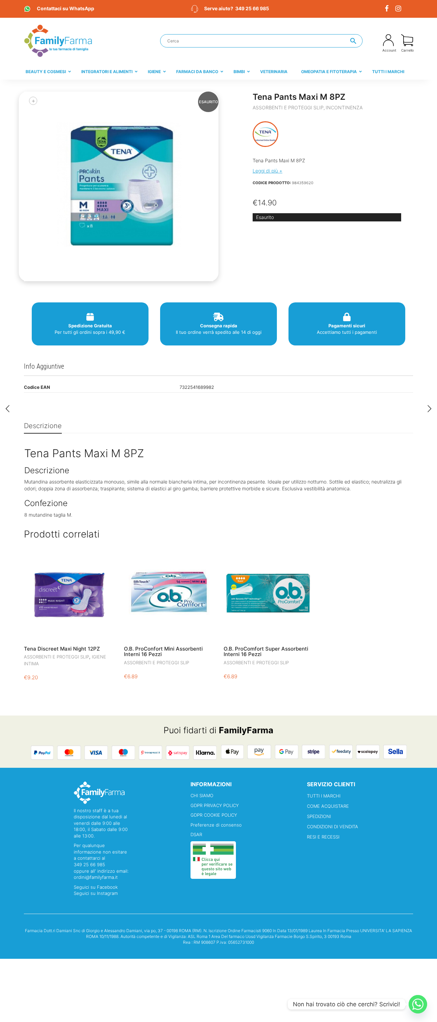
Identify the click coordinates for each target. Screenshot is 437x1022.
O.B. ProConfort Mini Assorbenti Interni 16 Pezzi (163, 651)
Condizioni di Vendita (332, 826)
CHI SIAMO (202, 795)
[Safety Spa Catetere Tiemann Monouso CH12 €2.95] (429, 409)
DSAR (196, 834)
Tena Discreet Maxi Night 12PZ (62, 648)
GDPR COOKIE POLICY (214, 815)
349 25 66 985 (252, 8)
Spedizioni (319, 816)
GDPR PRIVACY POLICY (215, 805)
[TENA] (265, 134)
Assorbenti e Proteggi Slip (288, 107)
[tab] (43, 426)
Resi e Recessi (323, 837)
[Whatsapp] (418, 1004)
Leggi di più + (267, 171)
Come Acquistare (328, 806)
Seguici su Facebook (96, 887)
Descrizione (43, 426)
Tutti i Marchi (323, 796)
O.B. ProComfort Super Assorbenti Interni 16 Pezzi (266, 651)
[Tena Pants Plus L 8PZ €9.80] (7, 409)
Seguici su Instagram (96, 893)
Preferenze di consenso (216, 825)
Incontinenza (344, 107)
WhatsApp (65, 8)
